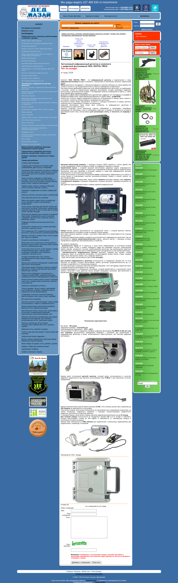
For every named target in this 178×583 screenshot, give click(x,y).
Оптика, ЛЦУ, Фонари (29, 58)
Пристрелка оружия (28, 96)
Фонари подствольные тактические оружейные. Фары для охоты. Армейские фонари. (38, 307)
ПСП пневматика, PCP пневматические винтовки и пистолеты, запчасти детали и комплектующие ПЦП (40, 232)
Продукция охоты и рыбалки (31, 144)
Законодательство (110, 16)
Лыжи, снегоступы (28, 122)
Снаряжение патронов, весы (31, 51)
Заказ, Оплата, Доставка (72, 16)
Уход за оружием (27, 114)
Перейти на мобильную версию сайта (89, 574)
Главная (63, 8)
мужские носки (91, 580)
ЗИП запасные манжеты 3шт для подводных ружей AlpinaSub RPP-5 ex (142, 128)
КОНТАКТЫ (85, 8)
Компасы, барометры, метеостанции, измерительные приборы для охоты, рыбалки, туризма (38, 324)
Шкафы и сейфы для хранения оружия (35, 346)
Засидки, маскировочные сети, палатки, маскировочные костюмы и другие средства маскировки (37, 258)
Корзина (77, 571)
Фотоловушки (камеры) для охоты (33, 81)
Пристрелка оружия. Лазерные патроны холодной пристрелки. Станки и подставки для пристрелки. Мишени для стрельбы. (39, 268)
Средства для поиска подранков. (33, 336)
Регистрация (74, 8)
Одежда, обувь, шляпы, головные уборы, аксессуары (39, 117)
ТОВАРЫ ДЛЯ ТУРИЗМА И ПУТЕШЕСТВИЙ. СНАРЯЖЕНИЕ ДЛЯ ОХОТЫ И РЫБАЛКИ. (37, 166)
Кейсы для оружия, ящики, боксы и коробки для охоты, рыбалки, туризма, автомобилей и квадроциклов (38, 202)
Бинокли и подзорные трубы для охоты (35, 73)
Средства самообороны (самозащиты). (36, 240)
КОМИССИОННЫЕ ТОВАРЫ (32, 352)
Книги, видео (26, 139)
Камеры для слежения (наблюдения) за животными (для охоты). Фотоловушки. (40, 263)
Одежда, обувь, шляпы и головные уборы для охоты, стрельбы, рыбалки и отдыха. (38, 186)
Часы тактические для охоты (31, 120)
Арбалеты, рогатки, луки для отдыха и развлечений (40, 195)
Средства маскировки (29, 46)
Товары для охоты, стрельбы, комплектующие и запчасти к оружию (85, 34)
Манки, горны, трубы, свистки (31, 41)
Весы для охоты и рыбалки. (31, 299)
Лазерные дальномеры (29, 75)
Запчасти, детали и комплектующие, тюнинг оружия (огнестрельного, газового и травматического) (40, 302)
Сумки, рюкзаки (27, 112)
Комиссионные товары (29, 141)
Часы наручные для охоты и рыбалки (35, 197)
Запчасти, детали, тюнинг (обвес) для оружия (37, 48)
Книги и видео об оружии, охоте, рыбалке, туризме (39, 343)
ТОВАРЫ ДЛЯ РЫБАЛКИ (30, 163)
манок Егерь (74, 28)
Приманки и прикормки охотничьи (34, 285)
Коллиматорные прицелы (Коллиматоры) (35, 63)
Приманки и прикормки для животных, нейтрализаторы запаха (34, 128)
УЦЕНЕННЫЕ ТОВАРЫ (30, 349)
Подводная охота (27, 132)
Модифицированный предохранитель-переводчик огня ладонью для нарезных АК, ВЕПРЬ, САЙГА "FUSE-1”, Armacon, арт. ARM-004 (143, 74)
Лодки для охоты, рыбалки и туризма (35, 329)
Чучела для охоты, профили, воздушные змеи (37, 43)
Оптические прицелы (29, 61)
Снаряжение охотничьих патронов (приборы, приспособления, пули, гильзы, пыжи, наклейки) (38, 295)
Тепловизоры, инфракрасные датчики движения (78, 35)
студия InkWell (100, 582)
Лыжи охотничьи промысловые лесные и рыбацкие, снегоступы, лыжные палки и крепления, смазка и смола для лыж (40, 281)
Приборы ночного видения (30, 78)
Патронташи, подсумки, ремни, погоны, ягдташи (38, 109)
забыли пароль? (147, 29)
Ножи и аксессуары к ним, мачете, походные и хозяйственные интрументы (37, 54)
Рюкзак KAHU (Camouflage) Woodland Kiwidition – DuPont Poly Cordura (143, 108)
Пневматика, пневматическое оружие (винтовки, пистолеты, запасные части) (39, 227)
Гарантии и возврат (92, 16)
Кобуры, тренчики (28, 107)
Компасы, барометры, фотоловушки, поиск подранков (40, 125)
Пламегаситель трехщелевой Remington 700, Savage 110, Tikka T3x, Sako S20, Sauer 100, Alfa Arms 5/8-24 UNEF (143, 155)
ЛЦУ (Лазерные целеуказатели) (32, 66)
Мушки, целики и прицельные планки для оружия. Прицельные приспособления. (39, 340)
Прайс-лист (86, 571)
